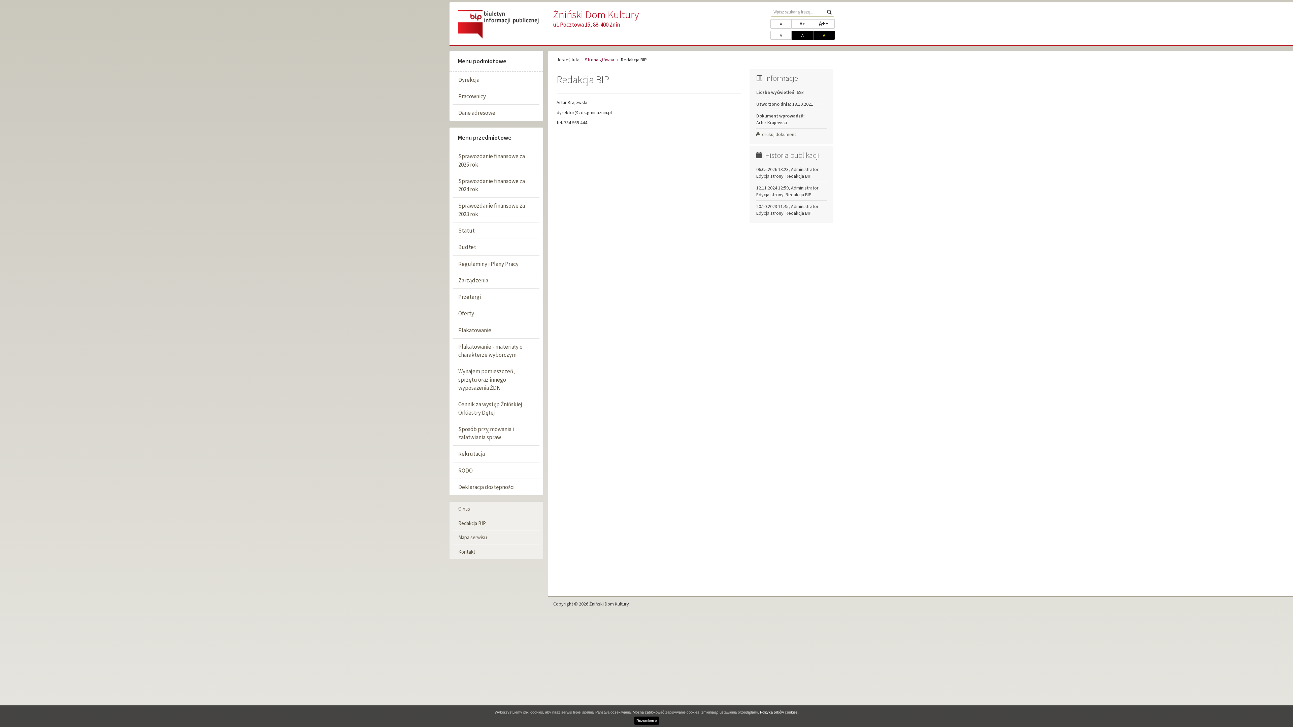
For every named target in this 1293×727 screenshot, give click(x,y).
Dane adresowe (476, 112)
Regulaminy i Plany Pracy (488, 264)
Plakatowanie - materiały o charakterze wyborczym (490, 350)
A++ (827, 23)
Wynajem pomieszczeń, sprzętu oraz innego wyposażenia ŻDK (486, 379)
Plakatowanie (474, 330)
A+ (806, 23)
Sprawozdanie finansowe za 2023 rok (491, 209)
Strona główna (599, 60)
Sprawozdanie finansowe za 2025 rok (491, 160)
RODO (465, 470)
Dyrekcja (468, 79)
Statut (466, 230)
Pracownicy (472, 96)
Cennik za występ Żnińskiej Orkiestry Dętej (490, 408)
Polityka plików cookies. (779, 712)
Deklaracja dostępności (486, 487)
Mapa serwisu (472, 537)
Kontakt (466, 552)
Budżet (467, 247)
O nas (464, 509)
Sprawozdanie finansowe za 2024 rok (491, 185)
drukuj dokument (779, 134)
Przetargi (469, 297)
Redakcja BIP (472, 523)
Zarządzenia (473, 280)
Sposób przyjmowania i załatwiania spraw (486, 433)
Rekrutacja (471, 453)
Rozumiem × (646, 721)
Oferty (466, 313)
